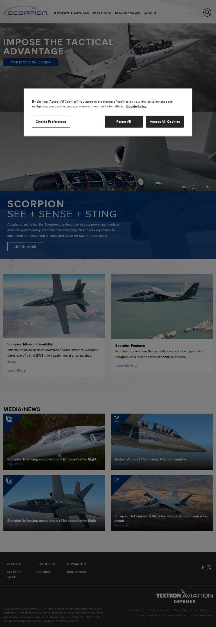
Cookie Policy (136, 106)
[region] (108, 112)
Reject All (123, 121)
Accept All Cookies (165, 121)
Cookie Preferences (51, 121)
